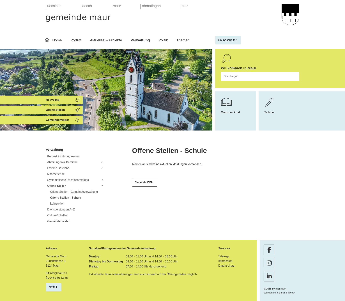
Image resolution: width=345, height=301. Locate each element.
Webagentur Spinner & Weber (279, 292)
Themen (183, 40)
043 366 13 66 (58, 277)
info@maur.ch (58, 273)
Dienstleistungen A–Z (61, 209)
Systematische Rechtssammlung (68, 179)
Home (57, 40)
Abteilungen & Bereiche (62, 162)
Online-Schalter (57, 215)
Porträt (75, 40)
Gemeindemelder (58, 221)
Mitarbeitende (56, 174)
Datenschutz (226, 265)
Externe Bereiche (58, 168)
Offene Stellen (56, 185)
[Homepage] (117, 13)
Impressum (225, 260)
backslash (280, 288)
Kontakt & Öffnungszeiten (63, 156)
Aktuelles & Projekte (106, 40)
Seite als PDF (144, 182)
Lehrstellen (57, 203)
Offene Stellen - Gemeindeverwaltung (74, 191)
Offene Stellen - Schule (65, 197)
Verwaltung (140, 40)
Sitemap (223, 256)
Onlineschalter (227, 40)
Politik (163, 40)
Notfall (53, 287)
